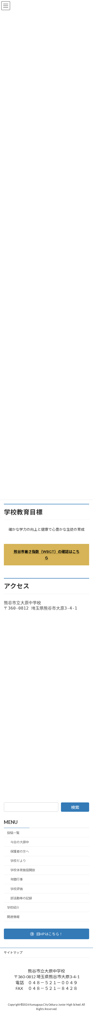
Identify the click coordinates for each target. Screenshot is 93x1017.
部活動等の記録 (21, 898)
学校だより (18, 861)
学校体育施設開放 (22, 870)
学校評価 (16, 889)
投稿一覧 (13, 833)
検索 (75, 807)
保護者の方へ (19, 851)
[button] (46, 934)
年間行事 (16, 880)
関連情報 (13, 917)
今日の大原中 (19, 842)
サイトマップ (13, 952)
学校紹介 (13, 907)
